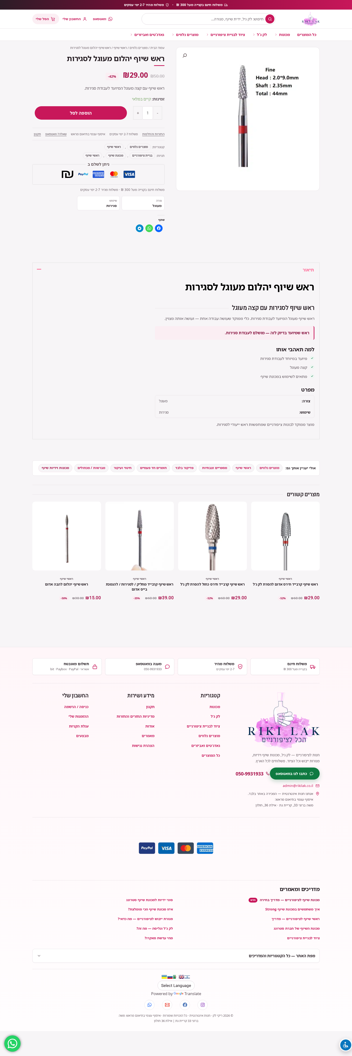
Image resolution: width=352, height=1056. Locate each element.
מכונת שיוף (115, 155)
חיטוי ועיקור (122, 468)
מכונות (284, 34)
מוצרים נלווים (187, 34)
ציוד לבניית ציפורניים (227, 34)
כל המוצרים (306, 34)
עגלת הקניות (79, 726)
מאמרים (148, 735)
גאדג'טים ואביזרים (149, 34)
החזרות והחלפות (153, 134)
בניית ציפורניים (142, 155)
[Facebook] (185, 1005)
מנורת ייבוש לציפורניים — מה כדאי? (145, 918)
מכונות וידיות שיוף (55, 468)
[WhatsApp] (149, 1005)
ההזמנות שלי (78, 716)
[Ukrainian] (164, 977)
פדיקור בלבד (184, 468)
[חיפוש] (269, 18)
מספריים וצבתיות (214, 468)
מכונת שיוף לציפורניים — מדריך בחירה (285, 900)
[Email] (167, 1005)
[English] (181, 977)
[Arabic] (175, 977)
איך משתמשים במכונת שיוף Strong (292, 909)
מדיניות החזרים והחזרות (135, 716)
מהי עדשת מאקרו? (159, 938)
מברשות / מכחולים (91, 468)
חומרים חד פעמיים (153, 468)
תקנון (37, 134)
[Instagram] (203, 1005)
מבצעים (82, 735)
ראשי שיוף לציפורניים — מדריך (296, 918)
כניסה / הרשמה (76, 706)
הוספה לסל (81, 113)
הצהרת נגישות (143, 745)
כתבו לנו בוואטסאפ (291, 773)
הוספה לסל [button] (285, 611)
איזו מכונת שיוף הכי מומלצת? (150, 909)
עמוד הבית (157, 48)
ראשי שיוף (120, 48)
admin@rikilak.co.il (298, 785)
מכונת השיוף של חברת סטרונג (297, 928)
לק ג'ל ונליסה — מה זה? (154, 928)
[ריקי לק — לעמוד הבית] (311, 19)
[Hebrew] (187, 977)
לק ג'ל (262, 34)
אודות (149, 726)
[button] (184, 55)
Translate (192, 993)
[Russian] (170, 977)
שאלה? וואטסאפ (56, 134)
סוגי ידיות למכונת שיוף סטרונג (149, 900)
